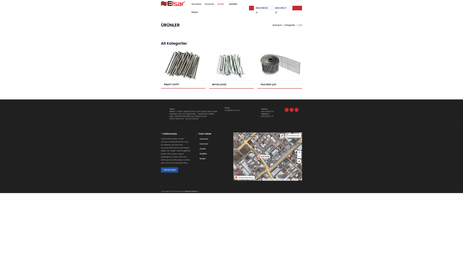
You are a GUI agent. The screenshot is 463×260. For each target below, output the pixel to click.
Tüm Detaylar (169, 170)
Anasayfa (277, 25)
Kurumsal (209, 4)
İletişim (194, 12)
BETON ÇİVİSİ (219, 84)
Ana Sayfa (196, 4)
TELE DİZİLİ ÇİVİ (268, 84)
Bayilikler (233, 4)
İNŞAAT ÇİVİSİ (171, 84)
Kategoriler (290, 25)
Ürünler (221, 4)
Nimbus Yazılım (191, 191)
